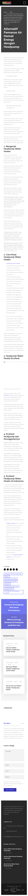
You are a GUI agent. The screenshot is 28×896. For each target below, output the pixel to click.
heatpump (6, 18)
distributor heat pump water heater (13, 574)
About (12, 890)
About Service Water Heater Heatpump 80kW (13, 687)
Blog (11, 12)
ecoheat (10, 15)
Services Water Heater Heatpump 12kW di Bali (12, 668)
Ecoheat (6, 395)
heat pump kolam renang (11, 579)
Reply (22, 723)
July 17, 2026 (9, 681)
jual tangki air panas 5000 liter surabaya (12, 22)
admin (5, 12)
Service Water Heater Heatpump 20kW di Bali (12, 649)
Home (6, 890)
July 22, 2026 (9, 643)
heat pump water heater (15, 17)
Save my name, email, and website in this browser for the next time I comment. (13, 783)
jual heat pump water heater (11, 586)
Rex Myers (7, 723)
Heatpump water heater (13, 263)
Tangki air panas (10, 523)
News (18, 890)
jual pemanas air (13, 20)
